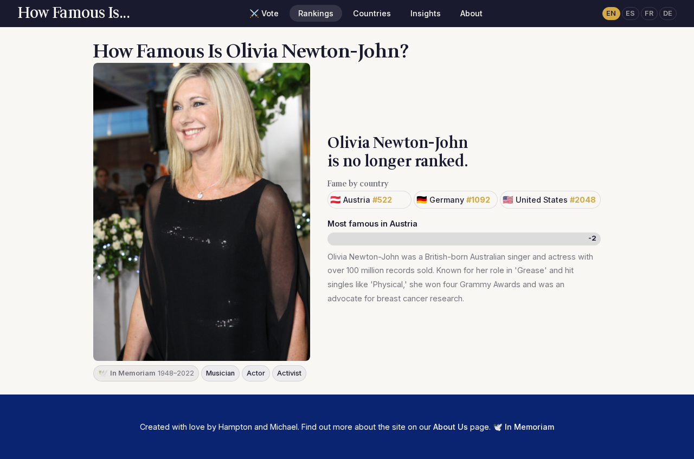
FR (649, 13)
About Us (450, 426)
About (471, 13)
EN (611, 13)
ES (630, 13)
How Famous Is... (73, 13)
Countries (372, 13)
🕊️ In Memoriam (523, 426)
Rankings (315, 13)
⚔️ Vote (264, 13)
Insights (425, 13)
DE (668, 13)
